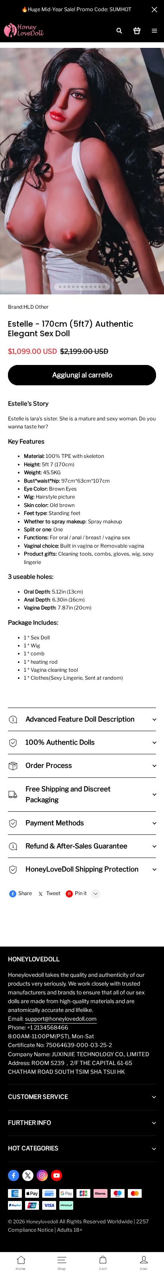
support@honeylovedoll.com (61, 1019)
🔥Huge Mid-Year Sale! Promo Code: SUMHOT (76, 9)
